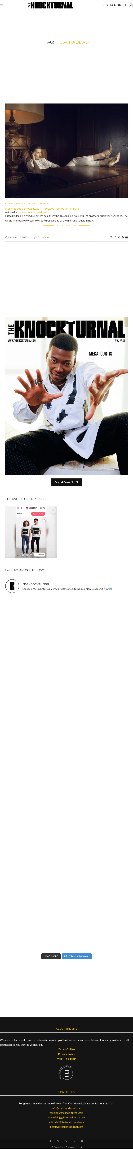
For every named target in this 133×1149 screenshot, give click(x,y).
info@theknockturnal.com (66, 1108)
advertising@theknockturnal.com (67, 1117)
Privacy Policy (66, 1054)
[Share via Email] (126, 237)
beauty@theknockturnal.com (66, 1126)
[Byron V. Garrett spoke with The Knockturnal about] (35, 827)
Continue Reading (66, 225)
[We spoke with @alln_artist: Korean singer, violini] (35, 685)
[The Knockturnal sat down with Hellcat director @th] (97, 720)
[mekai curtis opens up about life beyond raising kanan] (68, 318)
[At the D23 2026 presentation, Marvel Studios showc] (97, 649)
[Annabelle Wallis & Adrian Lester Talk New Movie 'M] (35, 649)
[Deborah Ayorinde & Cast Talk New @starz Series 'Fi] (35, 898)
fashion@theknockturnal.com (66, 1112)
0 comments (44, 237)
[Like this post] (111, 237)
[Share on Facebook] (115, 237)
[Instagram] (111, 5)
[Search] (125, 5)
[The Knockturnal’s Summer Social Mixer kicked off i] (97, 791)
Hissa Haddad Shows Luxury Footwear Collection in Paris (42, 208)
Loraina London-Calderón (32, 212)
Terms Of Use (66, 1049)
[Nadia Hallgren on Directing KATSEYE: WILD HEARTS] (35, 720)
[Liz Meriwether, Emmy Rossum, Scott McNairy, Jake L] (97, 933)
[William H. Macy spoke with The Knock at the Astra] (97, 685)
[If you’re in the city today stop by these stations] (35, 791)
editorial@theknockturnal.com (66, 1122)
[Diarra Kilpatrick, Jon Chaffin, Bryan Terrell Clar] (97, 898)
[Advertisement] (66, 74)
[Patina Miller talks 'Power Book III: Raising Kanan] (97, 862)
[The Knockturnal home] (66, 975)
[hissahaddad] (66, 105)
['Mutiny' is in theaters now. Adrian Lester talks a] (97, 614)
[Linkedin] (115, 5)
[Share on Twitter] (118, 237)
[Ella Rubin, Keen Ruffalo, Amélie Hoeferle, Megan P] (35, 614)
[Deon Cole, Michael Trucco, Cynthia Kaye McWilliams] (35, 933)
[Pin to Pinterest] (123, 237)
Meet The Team (66, 1058)
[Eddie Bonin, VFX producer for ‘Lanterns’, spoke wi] (35, 756)
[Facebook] (104, 5)
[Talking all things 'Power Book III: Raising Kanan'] (35, 862)
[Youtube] (119, 5)
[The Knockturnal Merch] (31, 507)
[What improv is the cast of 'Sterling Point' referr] (97, 756)
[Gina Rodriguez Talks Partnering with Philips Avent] (97, 827)
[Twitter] (107, 5)
